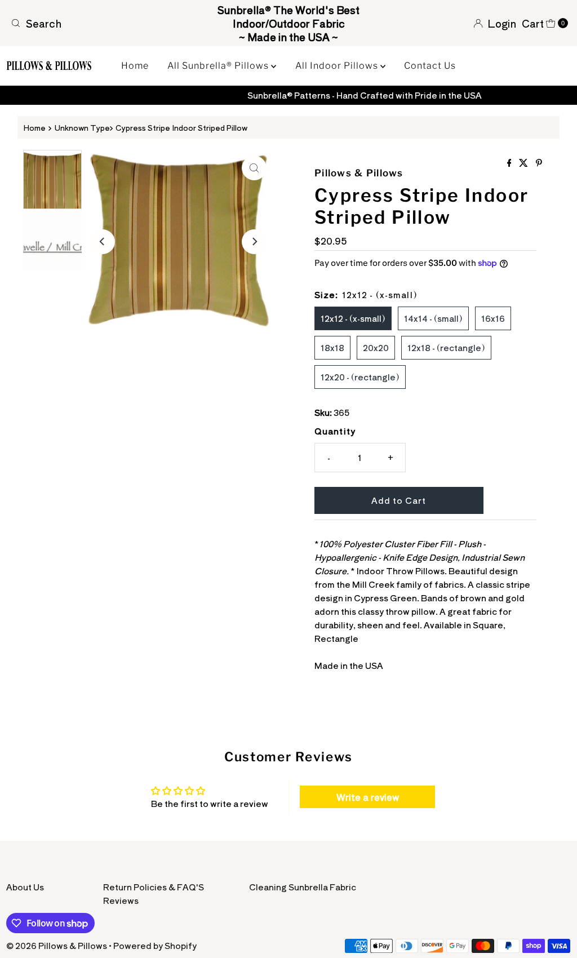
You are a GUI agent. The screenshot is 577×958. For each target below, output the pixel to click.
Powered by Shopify (155, 945)
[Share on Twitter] (524, 163)
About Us (25, 887)
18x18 (332, 347)
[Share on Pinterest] (539, 163)
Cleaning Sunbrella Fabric (302, 887)
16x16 (493, 318)
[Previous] (102, 241)
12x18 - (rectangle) (446, 347)
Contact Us (430, 65)
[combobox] (97, 23)
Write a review (367, 797)
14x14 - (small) (433, 318)
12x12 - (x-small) (353, 318)
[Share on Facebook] (510, 163)
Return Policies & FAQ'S (153, 887)
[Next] (254, 241)
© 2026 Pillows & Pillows (56, 945)
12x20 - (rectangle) (360, 377)
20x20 (376, 347)
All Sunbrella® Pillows (219, 65)
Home (135, 65)
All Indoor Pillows (337, 65)
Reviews (121, 900)
